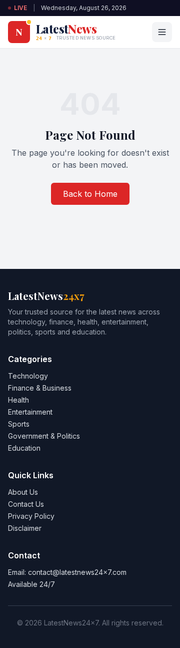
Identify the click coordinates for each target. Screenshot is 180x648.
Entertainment (30, 412)
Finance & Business (40, 388)
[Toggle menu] (162, 32)
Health (18, 400)
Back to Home (90, 194)
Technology (28, 376)
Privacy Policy (31, 516)
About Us (23, 492)
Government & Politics (44, 436)
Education (24, 448)
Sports (19, 424)
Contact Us (26, 504)
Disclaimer (25, 528)
